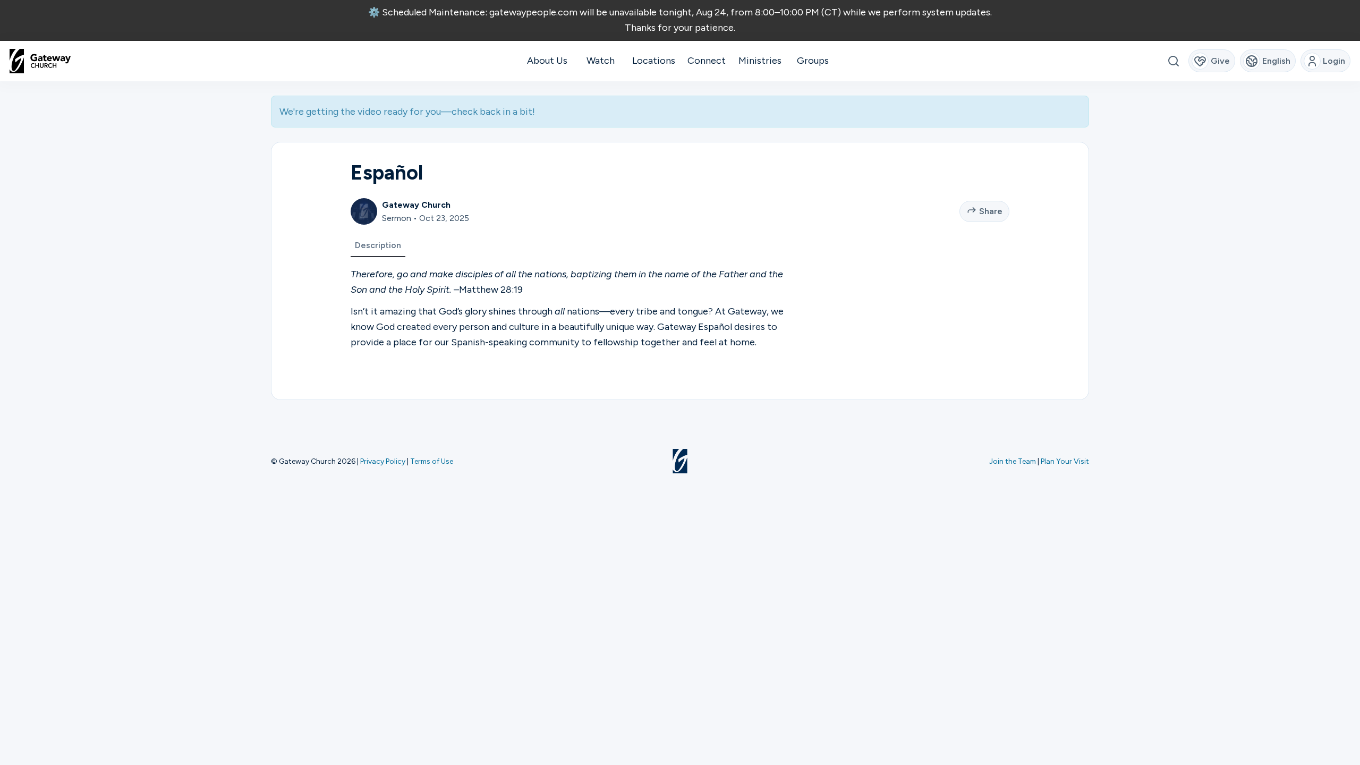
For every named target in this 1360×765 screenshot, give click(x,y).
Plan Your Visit (1065, 461)
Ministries (759, 60)
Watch (600, 60)
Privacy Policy (382, 461)
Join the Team (1012, 461)
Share (990, 211)
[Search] (1173, 60)
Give (1220, 61)
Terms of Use (431, 461)
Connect (706, 60)
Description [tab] (378, 245)
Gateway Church (416, 205)
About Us (547, 60)
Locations (653, 60)
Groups (813, 60)
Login (1334, 61)
